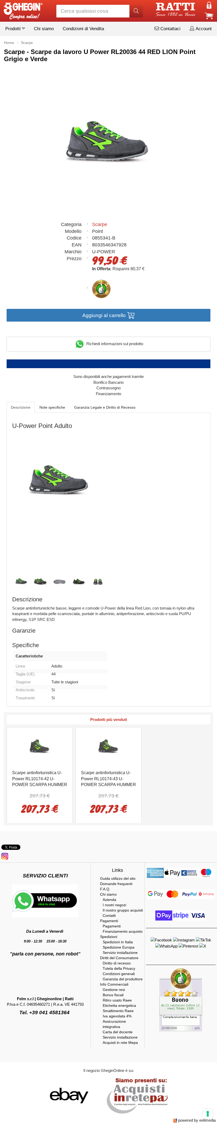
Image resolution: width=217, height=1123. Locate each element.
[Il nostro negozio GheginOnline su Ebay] (68, 1095)
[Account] (209, 5)
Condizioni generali (119, 974)
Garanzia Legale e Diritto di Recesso (104, 407)
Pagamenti (109, 921)
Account (203, 28)
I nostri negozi (114, 905)
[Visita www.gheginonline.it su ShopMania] (47, 1095)
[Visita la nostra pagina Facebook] (162, 939)
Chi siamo (44, 28)
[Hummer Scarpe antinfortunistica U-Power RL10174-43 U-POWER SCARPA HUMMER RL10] (108, 748)
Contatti (109, 915)
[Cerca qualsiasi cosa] (136, 11)
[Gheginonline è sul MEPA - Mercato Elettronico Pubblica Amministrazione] (136, 1095)
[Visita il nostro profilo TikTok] (203, 939)
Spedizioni (108, 937)
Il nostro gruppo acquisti (123, 910)
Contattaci (169, 28)
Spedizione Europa (118, 947)
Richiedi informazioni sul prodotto (114, 343)
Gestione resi (114, 989)
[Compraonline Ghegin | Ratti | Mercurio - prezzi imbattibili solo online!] (23, 9)
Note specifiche (52, 407)
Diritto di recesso (117, 963)
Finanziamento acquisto (123, 931)
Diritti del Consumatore (119, 958)
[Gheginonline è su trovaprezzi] (101, 1095)
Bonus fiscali (113, 995)
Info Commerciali (114, 984)
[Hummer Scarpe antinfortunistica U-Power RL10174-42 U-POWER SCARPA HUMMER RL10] (40, 748)
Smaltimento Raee (118, 1011)
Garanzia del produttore (123, 979)
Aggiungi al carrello (104, 315)
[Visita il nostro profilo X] (202, 946)
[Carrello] (209, 15)
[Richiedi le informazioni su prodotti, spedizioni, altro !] (45, 900)
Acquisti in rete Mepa (120, 1042)
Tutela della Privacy (119, 968)
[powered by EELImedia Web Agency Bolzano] (175, 1120)
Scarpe (99, 224)
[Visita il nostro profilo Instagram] (184, 939)
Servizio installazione (120, 952)
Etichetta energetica (119, 1005)
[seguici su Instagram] (4, 856)
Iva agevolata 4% (117, 1016)
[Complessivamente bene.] (180, 999)
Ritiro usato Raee (117, 1000)
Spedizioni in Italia (118, 942)
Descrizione (20, 407)
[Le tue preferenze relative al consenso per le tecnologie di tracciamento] (208, 1114)
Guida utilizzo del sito (117, 878)
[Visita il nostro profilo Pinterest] (189, 946)
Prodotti (13, 28)
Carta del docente (118, 1032)
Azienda (109, 900)
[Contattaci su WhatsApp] (167, 946)
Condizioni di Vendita (83, 28)
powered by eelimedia (197, 1120)
